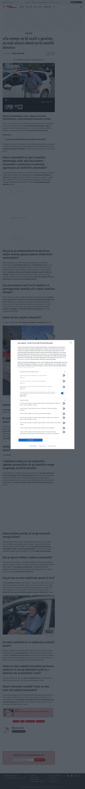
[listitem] (42, 372)
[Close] (71, 343)
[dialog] (42, 394)
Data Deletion (33, 446)
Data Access (42, 446)
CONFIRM (30, 440)
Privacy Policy (52, 446)
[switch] (63, 375)
